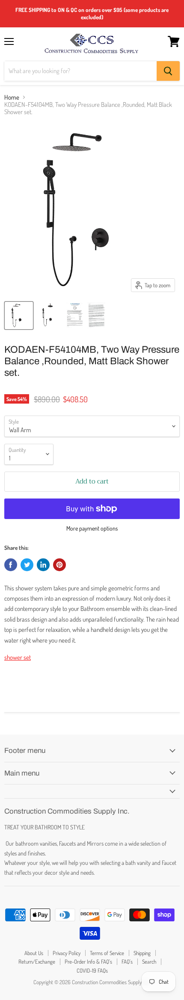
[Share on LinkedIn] (43, 564)
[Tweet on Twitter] (27, 564)
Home (11, 97)
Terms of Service (107, 953)
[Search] (168, 71)
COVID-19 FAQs (92, 970)
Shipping (142, 953)
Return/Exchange (36, 961)
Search (149, 961)
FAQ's (127, 961)
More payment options (92, 528)
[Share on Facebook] (10, 564)
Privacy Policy (66, 953)
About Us (33, 953)
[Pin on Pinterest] (59, 564)
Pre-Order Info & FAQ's (88, 961)
